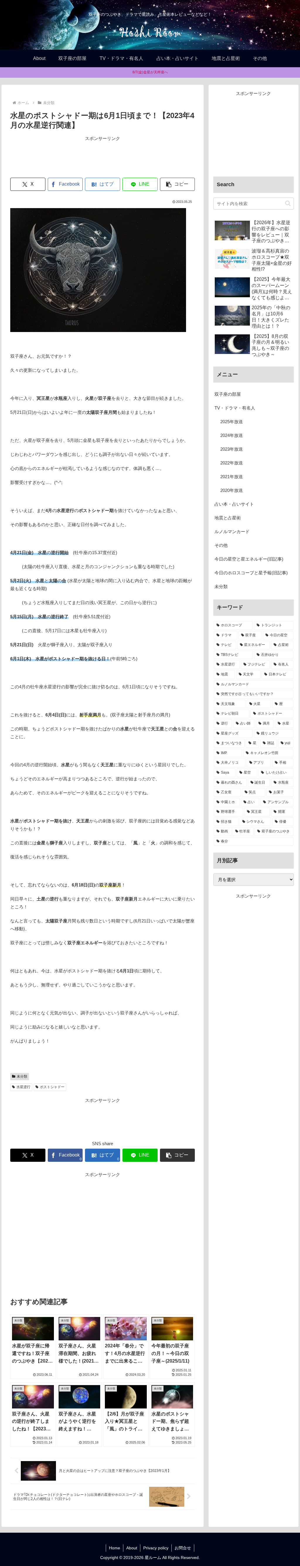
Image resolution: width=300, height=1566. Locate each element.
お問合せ (183, 1548)
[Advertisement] (102, 157)
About (131, 1548)
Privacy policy (155, 1548)
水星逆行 (23, 1087)
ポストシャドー (52, 1087)
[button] (177, 184)
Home (114, 1548)
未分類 (22, 1076)
